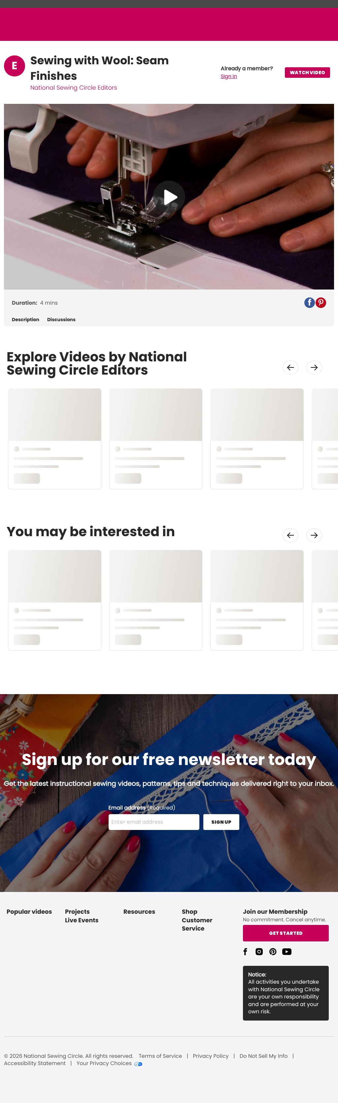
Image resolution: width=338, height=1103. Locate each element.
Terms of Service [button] (160, 1056)
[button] (247, 72)
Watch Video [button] (307, 72)
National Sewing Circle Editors (73, 88)
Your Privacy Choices (104, 1063)
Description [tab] (25, 320)
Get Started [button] (286, 933)
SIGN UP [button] (221, 822)
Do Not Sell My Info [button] (264, 1056)
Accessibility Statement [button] (35, 1063)
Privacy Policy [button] (211, 1056)
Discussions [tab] (61, 320)
